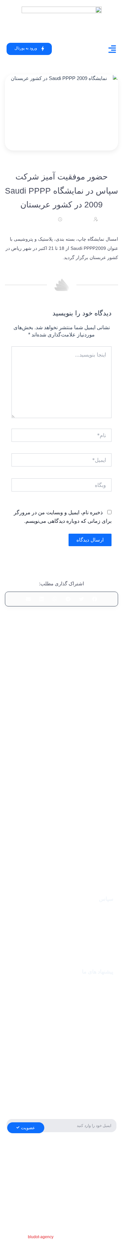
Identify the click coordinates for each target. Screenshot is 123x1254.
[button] (95, 599)
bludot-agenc (39, 1237)
